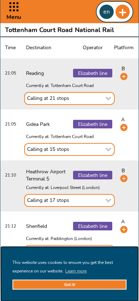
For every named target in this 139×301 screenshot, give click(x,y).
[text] (69, 98)
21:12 (10, 226)
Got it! (69, 284)
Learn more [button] (76, 271)
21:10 (10, 175)
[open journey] (123, 76)
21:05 (10, 73)
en (106, 12)
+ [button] (122, 12)
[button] (13, 11)
